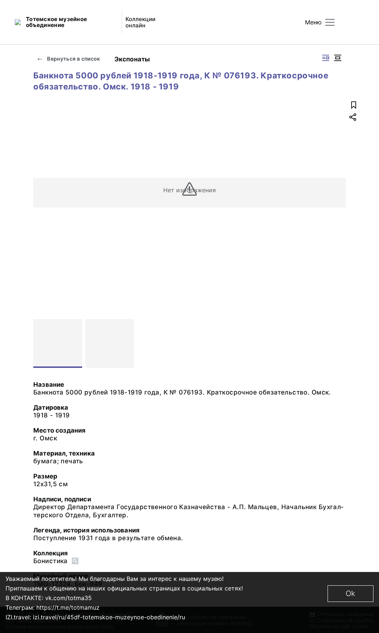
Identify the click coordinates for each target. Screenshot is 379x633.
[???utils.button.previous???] (42, 343)
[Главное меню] (330, 22)
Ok (350, 593)
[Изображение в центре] (337, 58)
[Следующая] (337, 343)
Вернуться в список (73, 58)
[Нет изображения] (57, 343)
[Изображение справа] (326, 58)
